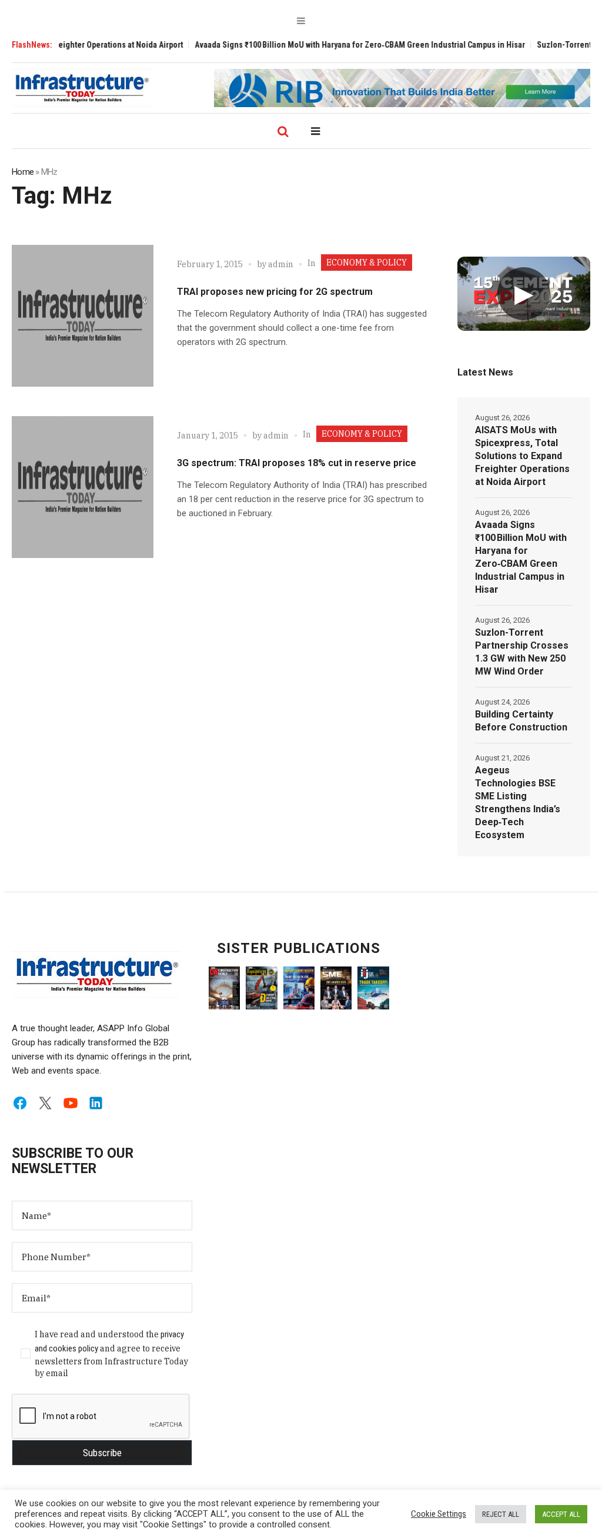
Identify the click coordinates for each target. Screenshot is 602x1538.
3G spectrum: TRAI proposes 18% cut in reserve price (296, 463)
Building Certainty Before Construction (521, 721)
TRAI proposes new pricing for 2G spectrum (275, 291)
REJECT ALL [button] (500, 1514)
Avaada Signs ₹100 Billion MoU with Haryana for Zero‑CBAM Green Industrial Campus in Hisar (336, 44)
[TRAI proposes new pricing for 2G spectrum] (82, 316)
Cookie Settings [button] (438, 1514)
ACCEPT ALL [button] (561, 1514)
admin (280, 264)
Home (23, 172)
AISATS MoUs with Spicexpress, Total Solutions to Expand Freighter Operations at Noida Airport (522, 455)
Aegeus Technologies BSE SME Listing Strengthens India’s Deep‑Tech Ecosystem (517, 803)
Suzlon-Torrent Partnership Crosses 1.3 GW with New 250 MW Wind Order (521, 652)
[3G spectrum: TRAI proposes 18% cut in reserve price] (82, 487)
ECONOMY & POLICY (366, 262)
